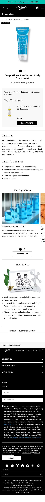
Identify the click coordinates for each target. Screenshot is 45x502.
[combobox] (21, 14)
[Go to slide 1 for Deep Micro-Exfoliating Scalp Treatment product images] (20, 71)
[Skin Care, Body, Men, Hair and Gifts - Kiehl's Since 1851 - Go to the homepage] (22, 8)
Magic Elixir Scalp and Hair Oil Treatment (28, 107)
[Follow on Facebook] (12, 466)
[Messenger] (7, 466)
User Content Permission (19, 480)
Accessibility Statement (10, 483)
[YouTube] (27, 466)
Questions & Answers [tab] (27, 331)
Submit (12, 458)
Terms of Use (19, 448)
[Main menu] (42, 7)
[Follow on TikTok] (38, 466)
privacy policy (25, 492)
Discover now (27, 123)
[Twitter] (17, 466)
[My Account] (7, 8)
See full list (22, 254)
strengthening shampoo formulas (28, 312)
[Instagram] (22, 466)
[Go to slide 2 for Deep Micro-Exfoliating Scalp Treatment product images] (24, 71)
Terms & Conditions (35, 480)
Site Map (21, 483)
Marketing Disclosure (17, 450)
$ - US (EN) (6, 474)
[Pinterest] (33, 466)
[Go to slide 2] (24, 249)
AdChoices (39, 490)
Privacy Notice (26, 453)
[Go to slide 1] (20, 249)
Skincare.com (30, 483)
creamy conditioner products (19, 315)
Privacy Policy (6, 480)
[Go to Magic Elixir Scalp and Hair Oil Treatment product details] (9, 111)
